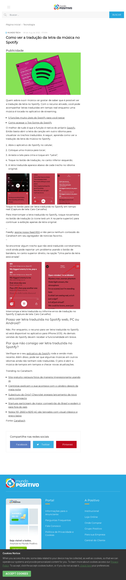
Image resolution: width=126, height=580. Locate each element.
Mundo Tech (14, 32)
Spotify (71, 127)
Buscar (116, 14)
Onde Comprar (93, 522)
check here (85, 565)
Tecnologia (29, 24)
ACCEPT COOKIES (17, 573)
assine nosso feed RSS (27, 232)
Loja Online (91, 516)
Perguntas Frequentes (58, 520)
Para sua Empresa (95, 534)
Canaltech (19, 420)
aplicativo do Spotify (38, 353)
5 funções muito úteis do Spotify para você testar (36, 117)
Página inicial (13, 24)
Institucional (92, 511)
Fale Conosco (53, 526)
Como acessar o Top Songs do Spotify (30, 122)
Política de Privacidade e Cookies (59, 533)
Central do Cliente (95, 540)
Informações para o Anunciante (56, 513)
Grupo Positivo (93, 528)
